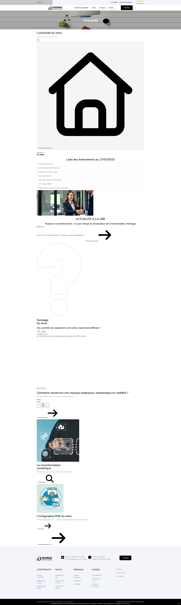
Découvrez (41, 529)
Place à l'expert (126, 2)
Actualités (114, 2)
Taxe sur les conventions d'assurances (50, 180)
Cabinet (39, 2)
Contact (127, 8)
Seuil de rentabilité (95, 585)
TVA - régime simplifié (45, 184)
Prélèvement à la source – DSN (47, 172)
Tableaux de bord (96, 580)
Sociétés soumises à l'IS (45, 164)
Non (44, 331)
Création (77, 584)
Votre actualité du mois (45, 544)
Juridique (102, 8)
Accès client (121, 573)
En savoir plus (125, 603)
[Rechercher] (38, 40)
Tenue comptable (40, 576)
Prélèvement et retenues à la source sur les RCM (53, 188)
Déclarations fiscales (41, 587)
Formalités (77, 581)
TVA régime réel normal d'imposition (49, 168)
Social (94, 8)
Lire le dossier (42, 482)
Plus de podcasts (43, 418)
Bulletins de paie (59, 576)
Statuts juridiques (77, 576)
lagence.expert (139, 602)
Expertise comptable (81, 8)
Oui (39, 331)
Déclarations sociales (59, 582)
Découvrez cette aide (92, 241)
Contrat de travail (59, 587)
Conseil (111, 8)
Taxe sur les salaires (44, 176)
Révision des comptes (41, 582)
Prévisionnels (96, 575)
